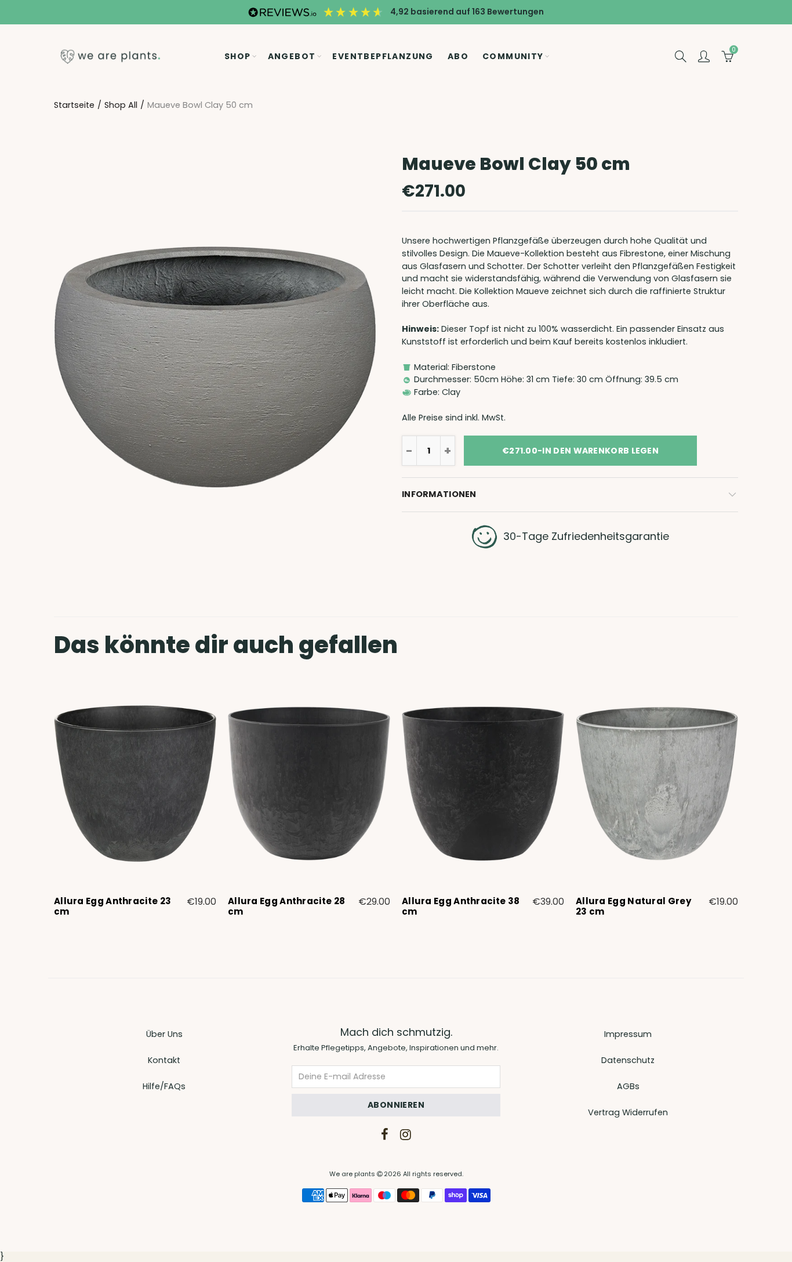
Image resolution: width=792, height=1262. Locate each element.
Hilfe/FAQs (164, 1086)
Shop (237, 56)
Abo (458, 56)
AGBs (628, 1086)
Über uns (164, 1034)
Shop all (120, 105)
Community (513, 56)
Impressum (628, 1034)
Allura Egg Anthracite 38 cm (460, 906)
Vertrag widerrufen (628, 1112)
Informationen (439, 494)
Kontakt (164, 1060)
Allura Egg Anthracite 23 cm (112, 906)
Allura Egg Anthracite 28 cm (286, 906)
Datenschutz (628, 1060)
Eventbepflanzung (382, 56)
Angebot (292, 56)
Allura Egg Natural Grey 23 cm (633, 906)
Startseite (74, 105)
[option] (135, 800)
